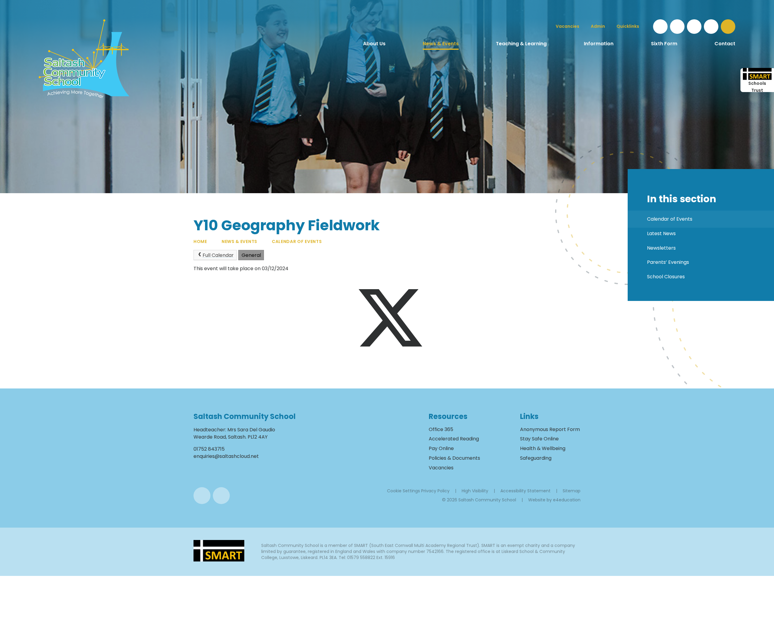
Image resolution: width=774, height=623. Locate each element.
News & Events (239, 241)
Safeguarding (535, 458)
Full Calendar (218, 255)
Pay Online (441, 448)
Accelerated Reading (454, 438)
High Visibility (475, 491)
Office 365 (441, 429)
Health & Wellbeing (542, 448)
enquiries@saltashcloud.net (226, 456)
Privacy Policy (435, 491)
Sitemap (571, 491)
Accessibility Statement (525, 491)
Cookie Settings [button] (403, 491)
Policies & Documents (454, 458)
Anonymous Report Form (550, 429)
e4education (566, 500)
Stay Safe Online (539, 438)
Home (200, 241)
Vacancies (441, 467)
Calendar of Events (297, 241)
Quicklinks (627, 26)
